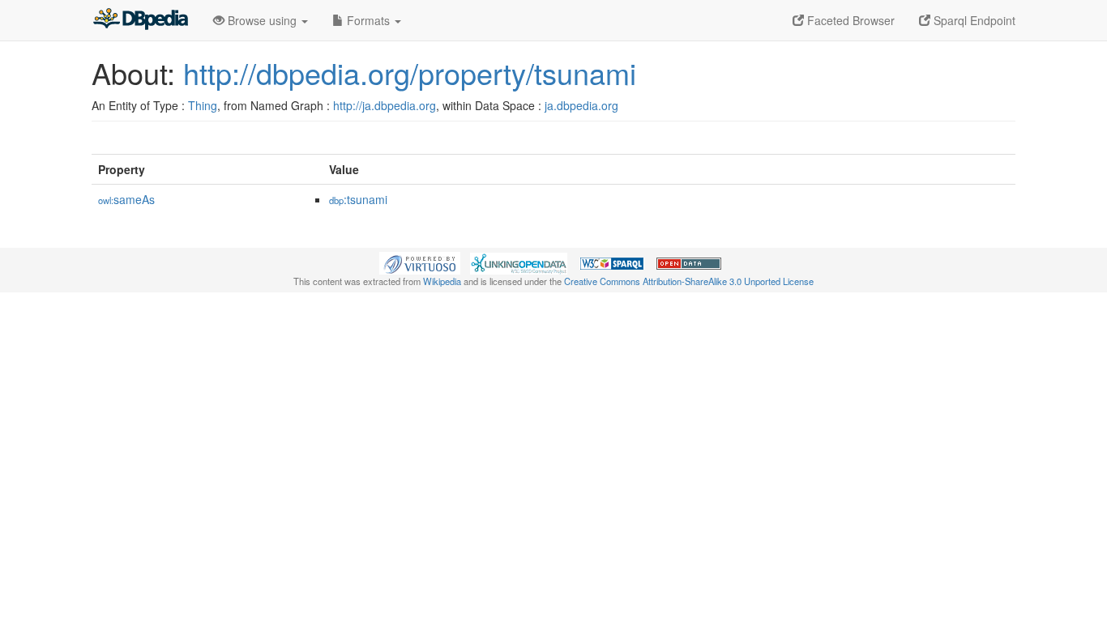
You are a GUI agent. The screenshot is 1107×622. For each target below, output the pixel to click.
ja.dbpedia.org (581, 105)
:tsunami (358, 199)
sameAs (126, 199)
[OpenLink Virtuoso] (419, 261)
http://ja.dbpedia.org (384, 105)
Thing (202, 105)
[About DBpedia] (140, 20)
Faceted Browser (849, 20)
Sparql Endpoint (972, 20)
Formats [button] (368, 20)
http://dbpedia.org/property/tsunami (409, 72)
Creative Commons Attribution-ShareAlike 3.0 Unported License (689, 281)
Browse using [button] (262, 20)
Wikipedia (442, 281)
